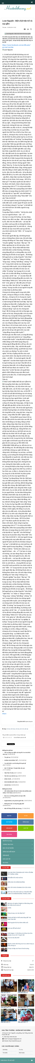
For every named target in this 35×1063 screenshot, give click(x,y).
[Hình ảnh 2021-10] (9, 1000)
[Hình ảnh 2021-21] (26, 985)
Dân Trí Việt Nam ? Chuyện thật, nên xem (14, 768)
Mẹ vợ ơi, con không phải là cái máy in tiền (14, 796)
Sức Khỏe (9, 834)
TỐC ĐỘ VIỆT (11, 1060)
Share (4, 714)
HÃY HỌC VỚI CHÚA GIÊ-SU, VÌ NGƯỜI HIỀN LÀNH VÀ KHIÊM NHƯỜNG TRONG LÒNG (20, 892)
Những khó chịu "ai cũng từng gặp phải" (14, 803)
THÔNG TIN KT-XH (8, 844)
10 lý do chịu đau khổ (13, 937)
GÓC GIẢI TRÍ (6, 859)
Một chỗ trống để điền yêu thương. (13, 808)
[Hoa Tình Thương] (17, 8)
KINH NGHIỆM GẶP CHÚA (10, 782)
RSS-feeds (21, 1052)
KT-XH (26, 815)
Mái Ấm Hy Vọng (7, 840)
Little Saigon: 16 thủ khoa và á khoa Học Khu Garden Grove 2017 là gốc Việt (20, 934)
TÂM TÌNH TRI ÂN (8, 773)
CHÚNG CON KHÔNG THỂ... (11, 760)
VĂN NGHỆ (9, 828)
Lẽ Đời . (10, 908)
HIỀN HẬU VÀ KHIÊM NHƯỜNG (16, 882)
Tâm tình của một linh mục (11, 776)
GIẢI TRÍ (26, 828)
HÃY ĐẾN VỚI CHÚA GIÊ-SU (15, 877)
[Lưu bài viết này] (31, 29)
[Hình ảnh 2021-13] (26, 1000)
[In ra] (28, 29)
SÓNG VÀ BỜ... (8, 779)
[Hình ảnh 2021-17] (26, 1015)
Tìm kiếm (5, 1052)
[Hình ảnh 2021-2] (9, 1015)
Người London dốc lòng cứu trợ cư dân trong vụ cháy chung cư (21, 944)
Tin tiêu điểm (5, 867)
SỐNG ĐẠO (26, 822)
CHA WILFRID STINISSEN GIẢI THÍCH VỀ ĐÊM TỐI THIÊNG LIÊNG (20, 873)
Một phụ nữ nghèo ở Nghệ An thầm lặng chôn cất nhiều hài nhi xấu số (20, 904)
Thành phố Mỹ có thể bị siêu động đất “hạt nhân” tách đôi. (19, 918)
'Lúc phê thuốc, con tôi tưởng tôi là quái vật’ (15, 763)
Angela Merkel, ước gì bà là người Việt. (14, 800)
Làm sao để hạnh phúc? (14, 928)
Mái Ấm (9, 815)
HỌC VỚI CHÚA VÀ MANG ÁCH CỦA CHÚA (19, 887)
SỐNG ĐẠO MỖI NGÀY (9, 851)
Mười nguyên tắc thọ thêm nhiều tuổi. (18, 922)
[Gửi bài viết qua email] (25, 29)
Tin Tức (21, 1049)
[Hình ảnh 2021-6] (9, 985)
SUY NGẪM (9, 822)
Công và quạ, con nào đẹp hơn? (16, 913)
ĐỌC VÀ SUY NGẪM (8, 848)
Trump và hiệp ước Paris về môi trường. (18, 948)
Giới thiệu (5, 1049)
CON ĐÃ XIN (7, 785)
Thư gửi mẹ (7, 757)
